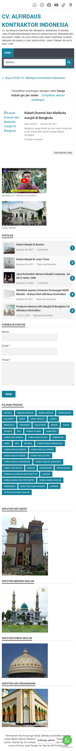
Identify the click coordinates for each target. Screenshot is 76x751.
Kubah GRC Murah (40, 131)
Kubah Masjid (57, 131)
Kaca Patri (40, 425)
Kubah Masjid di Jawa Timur (32, 259)
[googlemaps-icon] (71, 5)
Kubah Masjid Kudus (15, 455)
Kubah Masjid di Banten (30, 244)
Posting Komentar (33, 139)
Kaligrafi (9, 419)
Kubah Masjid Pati (40, 455)
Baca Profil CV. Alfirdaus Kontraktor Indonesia (35, 78)
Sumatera (29, 135)
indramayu (9, 486)
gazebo (46, 474)
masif (22, 419)
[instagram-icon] (42, 5)
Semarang (58, 437)
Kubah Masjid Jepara (42, 449)
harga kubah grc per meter (47, 128)
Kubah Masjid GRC (37, 437)
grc (17, 443)
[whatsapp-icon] (35, 5)
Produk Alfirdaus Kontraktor (20, 474)
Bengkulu (29, 128)
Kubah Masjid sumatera (48, 462)
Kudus (66, 425)
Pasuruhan (46, 468)
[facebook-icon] (49, 5)
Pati (19, 431)
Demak (54, 425)
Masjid (31, 468)
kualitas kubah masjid (32, 486)
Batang (28, 443)
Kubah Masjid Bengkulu (50, 443)
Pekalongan (63, 468)
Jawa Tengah (37, 419)
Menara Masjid (25, 413)
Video (7, 443)
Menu (8, 52)
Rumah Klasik (33, 431)
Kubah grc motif (13, 468)
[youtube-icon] (56, 5)
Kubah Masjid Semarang (17, 462)
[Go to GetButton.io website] (67, 747)
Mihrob (8, 431)
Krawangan (64, 413)
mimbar (54, 486)
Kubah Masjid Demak (15, 449)
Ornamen (25, 425)
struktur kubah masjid (17, 492)
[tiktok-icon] (64, 5)
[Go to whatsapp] (67, 740)
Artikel (8, 413)
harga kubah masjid (50, 480)
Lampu (53, 419)
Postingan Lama (63, 153)
